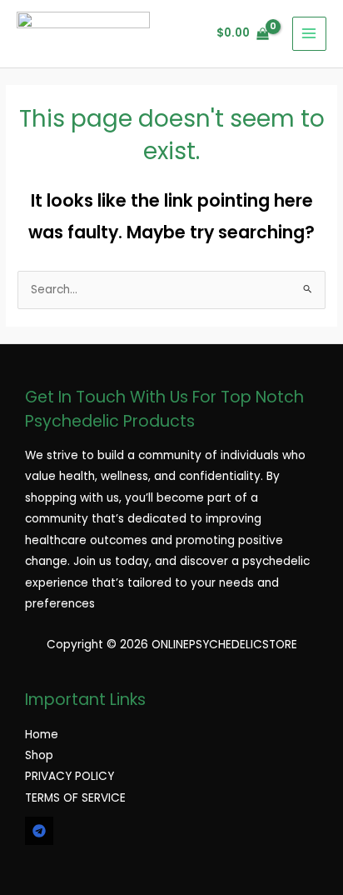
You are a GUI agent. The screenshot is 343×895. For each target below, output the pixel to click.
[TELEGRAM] (39, 831)
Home (41, 734)
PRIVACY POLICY (69, 776)
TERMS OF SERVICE (75, 798)
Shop (39, 755)
